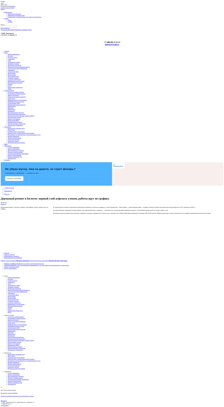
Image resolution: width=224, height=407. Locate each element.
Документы (7, 127)
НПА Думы (11, 130)
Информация (8, 12)
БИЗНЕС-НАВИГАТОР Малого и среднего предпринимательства (24, 263)
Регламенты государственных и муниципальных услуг (24, 135)
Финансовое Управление (15, 125)
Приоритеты (11, 109)
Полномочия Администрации (17, 94)
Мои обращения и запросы (16, 150)
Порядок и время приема (15, 152)
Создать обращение (13, 147)
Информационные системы (16, 101)
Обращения (7, 146)
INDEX (15, 393)
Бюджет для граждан (14, 119)
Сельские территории (14, 79)
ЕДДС (9, 86)
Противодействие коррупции (16, 114)
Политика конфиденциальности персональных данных (17, 396)
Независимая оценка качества (16, 105)
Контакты (7, 160)
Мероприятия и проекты (11, 256)
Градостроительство (14, 139)
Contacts (10, 22)
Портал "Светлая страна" (11, 267)
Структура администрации (16, 92)
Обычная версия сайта (7, 7)
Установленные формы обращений (18, 153)
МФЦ (6, 144)
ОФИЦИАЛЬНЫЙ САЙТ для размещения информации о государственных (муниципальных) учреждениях (36, 265)
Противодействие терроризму (17, 123)
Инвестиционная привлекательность (19, 67)
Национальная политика (15, 82)
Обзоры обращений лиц (15, 157)
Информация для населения (16, 81)
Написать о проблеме (14, 178)
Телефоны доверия (13, 64)
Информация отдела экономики (17, 100)
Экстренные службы (14, 62)
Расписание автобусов (14, 65)
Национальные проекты (15, 122)
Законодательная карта (14, 14)
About (9, 20)
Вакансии (11, 108)
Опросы (10, 84)
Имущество (11, 111)
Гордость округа (12, 57)
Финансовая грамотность (15, 87)
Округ (6, 53)
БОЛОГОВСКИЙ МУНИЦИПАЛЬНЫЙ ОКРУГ (17, 30)
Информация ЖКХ (13, 120)
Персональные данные (14, 117)
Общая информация (14, 54)
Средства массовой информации (17, 68)
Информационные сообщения (13, 258)
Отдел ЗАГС (11, 98)
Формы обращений (13, 136)
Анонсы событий (9, 254)
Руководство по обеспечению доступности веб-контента (24, 17)
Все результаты (5, 28)
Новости (6, 194)
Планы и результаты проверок (17, 97)
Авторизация (5, 405)
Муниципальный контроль (16, 112)
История (10, 56)
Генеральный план (13, 76)
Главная (6, 51)
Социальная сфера (13, 71)
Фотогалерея (11, 73)
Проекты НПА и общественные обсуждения (21, 133)
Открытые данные (13, 78)
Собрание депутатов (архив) (16, 131)
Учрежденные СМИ (14, 103)
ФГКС (10, 89)
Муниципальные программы (16, 142)
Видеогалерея (12, 75)
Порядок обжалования (14, 138)
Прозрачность (12, 158)
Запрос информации (14, 149)
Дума (9, 60)
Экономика (11, 70)
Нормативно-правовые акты (16, 15)
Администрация (9, 90)
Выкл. (13, 6)
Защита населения (13, 95)
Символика (11, 59)
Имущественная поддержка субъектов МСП (21, 116)
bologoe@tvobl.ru (112, 44)
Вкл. (10, 6)
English (6, 18)
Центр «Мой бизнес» (10, 268)
